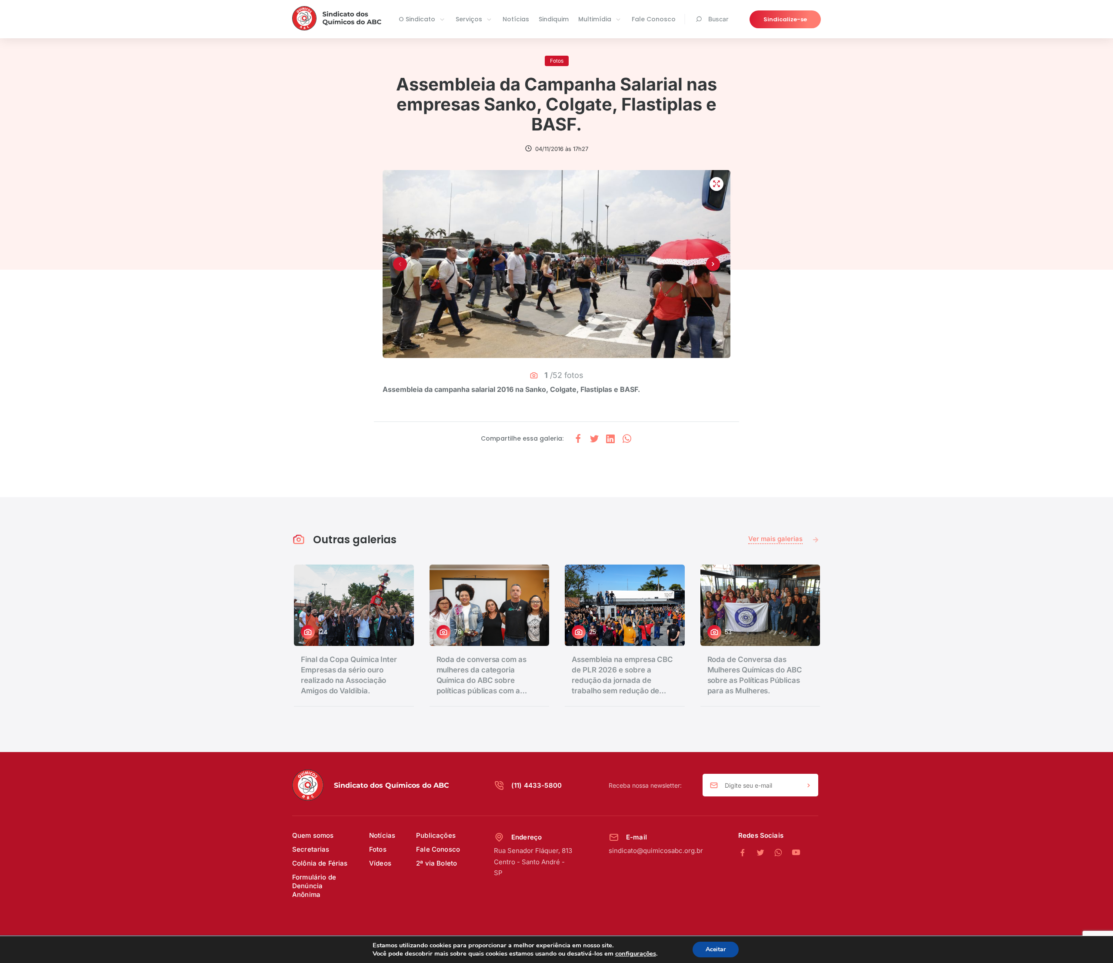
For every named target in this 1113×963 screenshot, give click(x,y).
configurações (635, 953)
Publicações (436, 835)
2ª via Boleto (436, 863)
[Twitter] (765, 853)
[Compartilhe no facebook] (578, 438)
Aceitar (716, 949)
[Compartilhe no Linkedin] (610, 438)
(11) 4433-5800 (536, 785)
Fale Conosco (654, 19)
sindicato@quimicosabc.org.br (656, 850)
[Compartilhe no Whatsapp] (627, 438)
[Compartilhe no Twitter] (594, 438)
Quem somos (313, 835)
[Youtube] (796, 853)
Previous (400, 264)
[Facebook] (747, 853)
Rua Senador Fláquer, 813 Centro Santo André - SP (533, 861)
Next (713, 264)
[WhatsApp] (783, 853)
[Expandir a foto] (716, 184)
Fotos (378, 849)
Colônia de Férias (320, 863)
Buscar (718, 19)
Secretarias (311, 849)
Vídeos (380, 863)
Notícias (516, 19)
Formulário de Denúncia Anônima (314, 886)
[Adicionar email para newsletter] (808, 785)
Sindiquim (554, 19)
